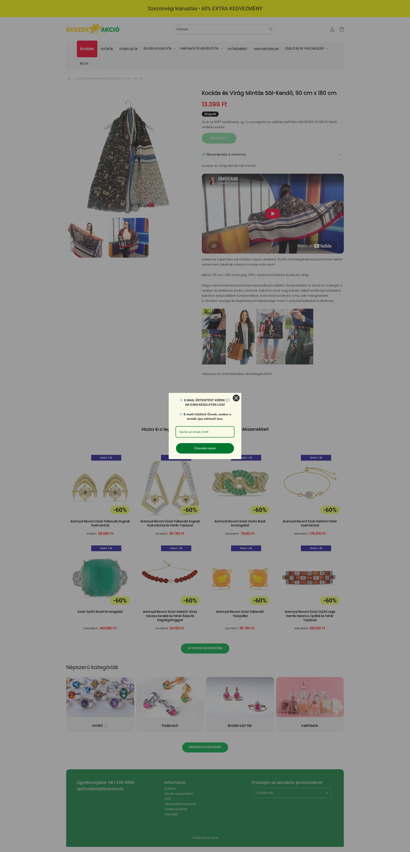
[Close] (236, 398)
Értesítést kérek (205, 448)
